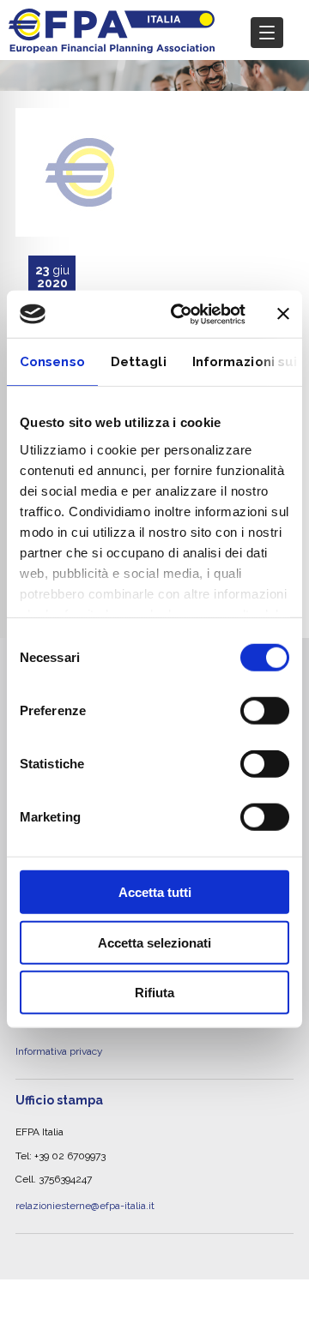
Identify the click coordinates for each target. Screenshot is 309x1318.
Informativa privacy (59, 1030)
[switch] (264, 711)
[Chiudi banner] (283, 314)
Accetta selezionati (154, 942)
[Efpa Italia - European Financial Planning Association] (112, 44)
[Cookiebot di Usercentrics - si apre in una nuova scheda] (181, 314)
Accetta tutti (154, 892)
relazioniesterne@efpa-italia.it (84, 1179)
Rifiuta (154, 992)
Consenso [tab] (52, 362)
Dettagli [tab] (139, 362)
